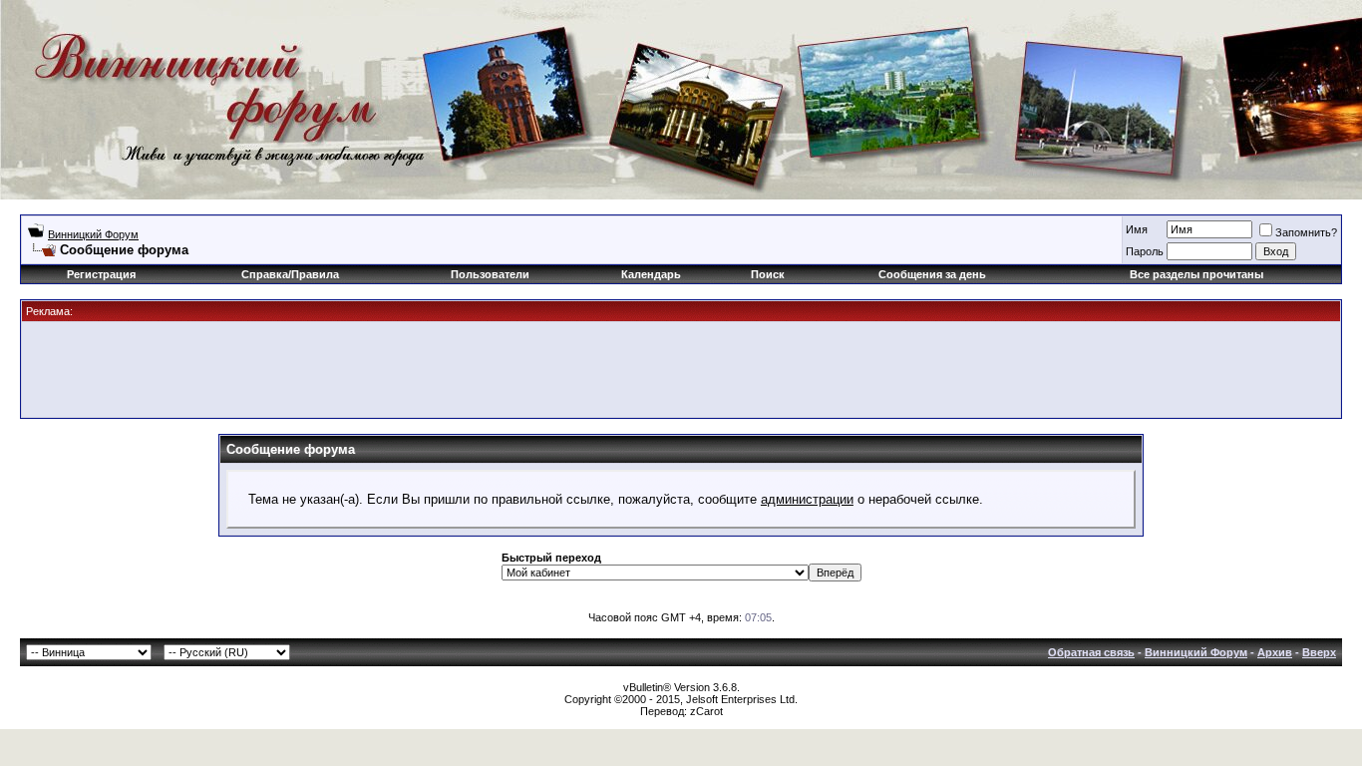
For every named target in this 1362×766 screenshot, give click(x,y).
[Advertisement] (681, 368)
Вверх (1319, 652)
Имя (1137, 229)
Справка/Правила (290, 274)
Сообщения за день (932, 274)
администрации (807, 499)
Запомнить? (1306, 232)
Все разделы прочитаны (1196, 274)
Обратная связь (1091, 652)
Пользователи (490, 274)
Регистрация (101, 274)
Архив (1274, 652)
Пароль (1145, 251)
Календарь (651, 274)
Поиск (768, 274)
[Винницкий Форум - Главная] (206, 87)
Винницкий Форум (93, 234)
